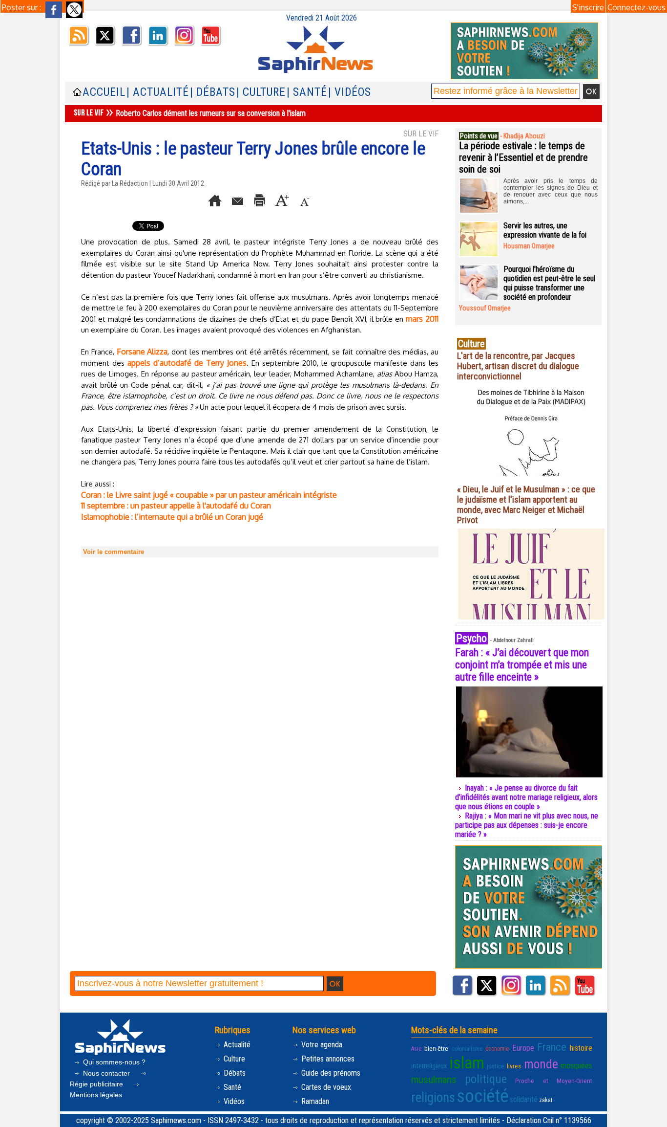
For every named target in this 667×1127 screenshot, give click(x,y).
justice (495, 1066)
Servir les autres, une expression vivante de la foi (544, 230)
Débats (234, 1073)
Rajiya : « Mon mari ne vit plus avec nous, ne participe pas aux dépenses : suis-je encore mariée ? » (526, 825)
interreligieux (429, 1065)
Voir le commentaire (113, 551)
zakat (545, 1100)
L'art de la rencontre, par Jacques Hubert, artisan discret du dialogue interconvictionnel (518, 366)
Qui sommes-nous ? (113, 1062)
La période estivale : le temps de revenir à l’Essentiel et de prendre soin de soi (523, 157)
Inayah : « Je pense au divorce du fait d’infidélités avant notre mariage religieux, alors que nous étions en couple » (526, 797)
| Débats (212, 92)
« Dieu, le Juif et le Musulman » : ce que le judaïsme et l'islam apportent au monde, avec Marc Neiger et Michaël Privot (526, 504)
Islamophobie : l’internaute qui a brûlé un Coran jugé (172, 517)
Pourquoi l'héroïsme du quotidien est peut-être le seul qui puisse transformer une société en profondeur (549, 283)
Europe (523, 1048)
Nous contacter (106, 1073)
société (482, 1096)
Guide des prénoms (329, 1073)
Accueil (104, 92)
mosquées (576, 1065)
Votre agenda (320, 1044)
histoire (581, 1048)
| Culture (261, 92)
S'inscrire (588, 7)
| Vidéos (349, 92)
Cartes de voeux (325, 1087)
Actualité (236, 1044)
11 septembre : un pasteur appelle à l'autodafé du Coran (176, 505)
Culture (233, 1058)
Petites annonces (326, 1058)
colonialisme (467, 1048)
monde (541, 1064)
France (551, 1046)
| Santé (307, 92)
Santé (231, 1087)
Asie (416, 1048)
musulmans (434, 1079)
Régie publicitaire (97, 1084)
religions (433, 1097)
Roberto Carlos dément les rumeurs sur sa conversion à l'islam (211, 113)
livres (514, 1066)
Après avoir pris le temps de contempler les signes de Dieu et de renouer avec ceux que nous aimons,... (550, 191)
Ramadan (314, 1101)
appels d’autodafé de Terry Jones (187, 363)
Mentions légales (96, 1095)
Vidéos (233, 1101)
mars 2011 (422, 319)
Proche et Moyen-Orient (553, 1080)
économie (497, 1048)
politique (486, 1079)
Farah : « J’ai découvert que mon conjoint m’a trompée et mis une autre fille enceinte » (522, 664)
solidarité (524, 1099)
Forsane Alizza (142, 351)
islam (467, 1062)
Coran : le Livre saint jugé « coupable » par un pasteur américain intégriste (209, 495)
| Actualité (157, 92)
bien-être (436, 1048)
